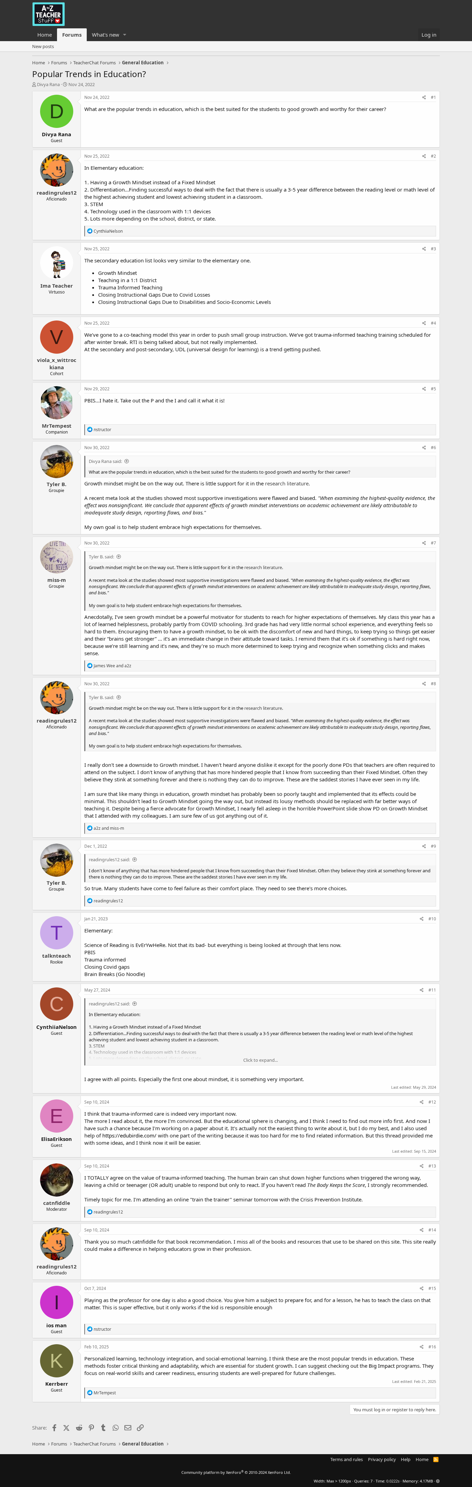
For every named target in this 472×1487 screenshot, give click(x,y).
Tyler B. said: (101, 557)
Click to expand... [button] (260, 1060)
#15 (432, 1288)
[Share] (424, 98)
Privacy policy (382, 1459)
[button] (125, 34)
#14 (432, 1230)
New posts (43, 46)
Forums (72, 34)
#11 (432, 990)
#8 (433, 684)
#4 (433, 323)
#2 (433, 156)
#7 (433, 543)
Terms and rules (346, 1459)
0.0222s (392, 1481)
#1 (433, 97)
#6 (433, 447)
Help (405, 1459)
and (112, 666)
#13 (432, 1166)
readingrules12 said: (109, 859)
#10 (432, 919)
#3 (433, 249)
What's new (105, 34)
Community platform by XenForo (236, 1472)
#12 (432, 1102)
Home (44, 34)
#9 (433, 846)
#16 (432, 1347)
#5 (433, 389)
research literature (287, 483)
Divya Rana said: (105, 461)
